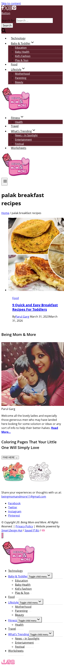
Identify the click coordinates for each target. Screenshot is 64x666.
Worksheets (18, 148)
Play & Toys (21, 60)
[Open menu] (4, 182)
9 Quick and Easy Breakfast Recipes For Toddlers (35, 307)
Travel (15, 126)
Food (14, 64)
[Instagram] (10, 9)
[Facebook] (2, 9)
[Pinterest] (14, 9)
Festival (19, 143)
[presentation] (35, 255)
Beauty (19, 82)
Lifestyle (13, 602)
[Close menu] (2, 535)
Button (5, 13)
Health (19, 122)
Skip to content (11, 3)
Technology (18, 38)
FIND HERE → (10, 457)
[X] (6, 9)
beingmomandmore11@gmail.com (23, 496)
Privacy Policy (24, 526)
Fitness (12, 620)
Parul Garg (22, 316)
